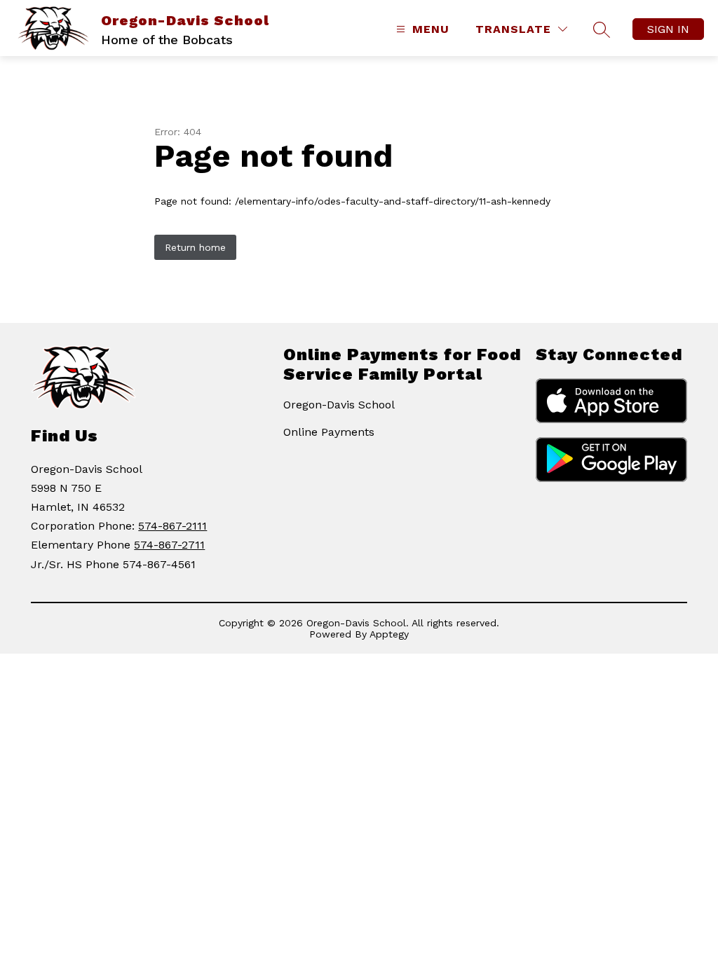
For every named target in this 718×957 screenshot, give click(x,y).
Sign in (668, 29)
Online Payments (328, 432)
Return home (195, 247)
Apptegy (389, 634)
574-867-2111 (172, 525)
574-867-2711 (169, 544)
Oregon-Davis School (339, 404)
